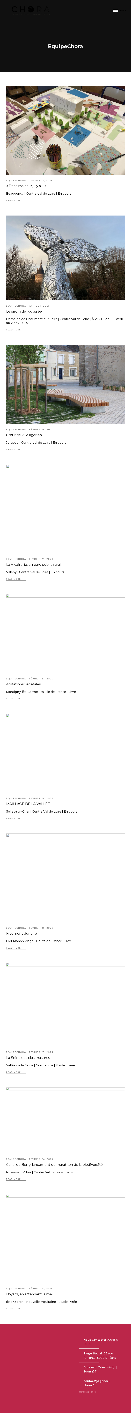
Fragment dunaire (21, 933)
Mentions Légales (87, 1392)
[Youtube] (91, 1398)
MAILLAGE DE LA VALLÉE (28, 804)
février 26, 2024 (41, 798)
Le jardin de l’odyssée (24, 311)
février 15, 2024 (41, 1288)
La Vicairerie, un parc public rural (33, 564)
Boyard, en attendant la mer (29, 1294)
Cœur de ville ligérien (24, 435)
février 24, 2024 (41, 1159)
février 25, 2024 (41, 1052)
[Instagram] (80, 1398)
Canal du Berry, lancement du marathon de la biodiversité (54, 1165)
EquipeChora (16, 180)
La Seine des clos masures (28, 1058)
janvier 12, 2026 (41, 180)
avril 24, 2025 (39, 306)
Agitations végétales (23, 684)
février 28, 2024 (41, 429)
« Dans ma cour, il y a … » (26, 186)
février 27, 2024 (41, 559)
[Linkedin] (85, 1398)
